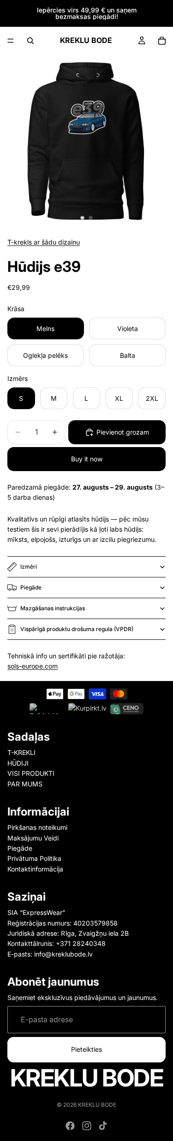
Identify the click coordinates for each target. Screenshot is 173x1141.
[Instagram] (86, 1125)
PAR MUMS (24, 783)
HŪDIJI (18, 763)
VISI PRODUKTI (30, 773)
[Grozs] (162, 41)
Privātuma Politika (34, 858)
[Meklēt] (30, 41)
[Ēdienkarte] (10, 40)
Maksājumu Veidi (33, 838)
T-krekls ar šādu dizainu (43, 242)
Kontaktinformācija (35, 869)
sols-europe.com (32, 666)
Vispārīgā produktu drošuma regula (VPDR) (76, 629)
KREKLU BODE (97, 1104)
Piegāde (31, 587)
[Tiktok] (102, 1125)
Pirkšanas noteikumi (37, 827)
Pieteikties (86, 1049)
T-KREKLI (21, 752)
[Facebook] (70, 1125)
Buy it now (86, 459)
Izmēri (28, 566)
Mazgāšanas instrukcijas (52, 608)
